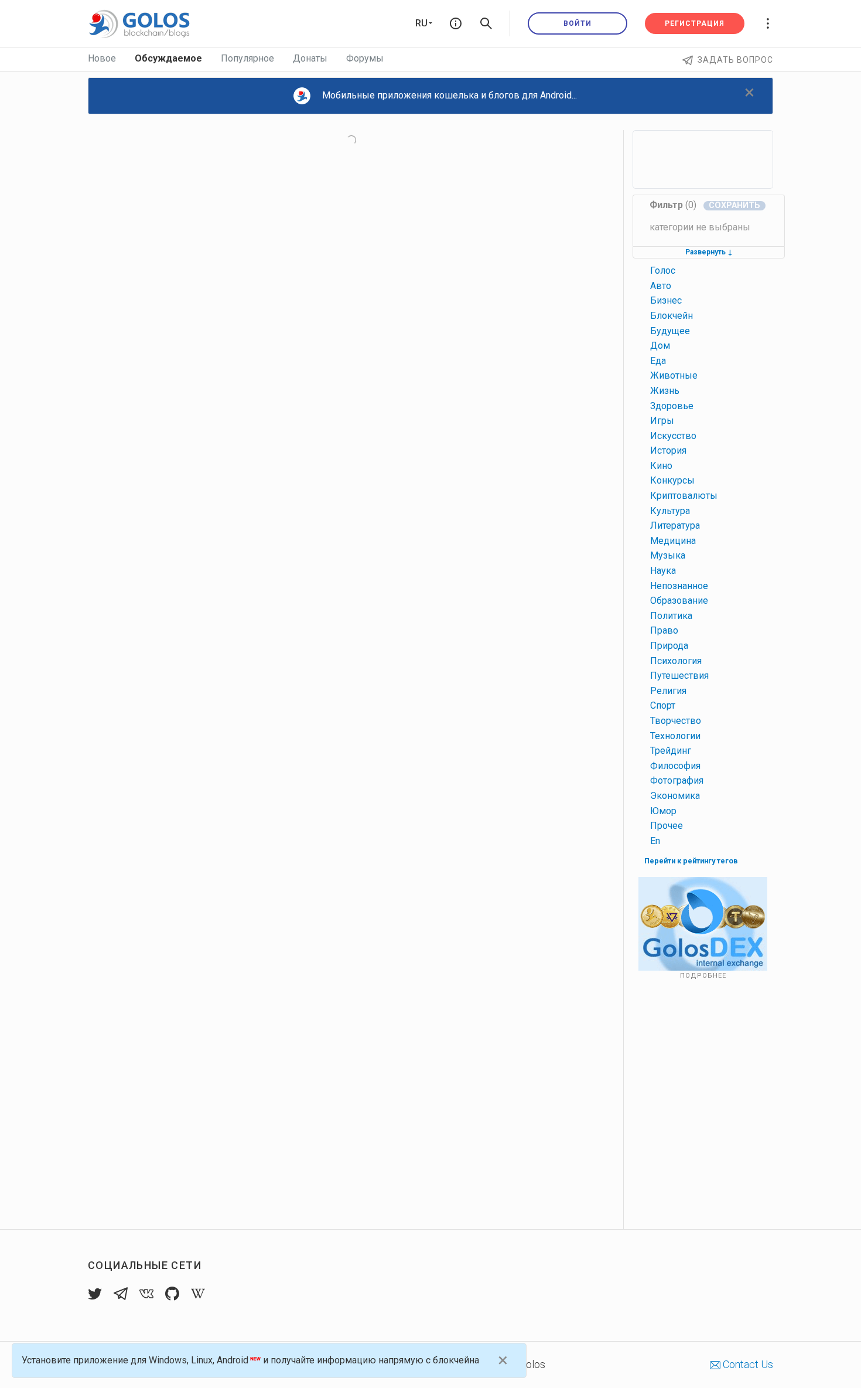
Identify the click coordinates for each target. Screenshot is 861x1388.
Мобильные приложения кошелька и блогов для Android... (449, 95)
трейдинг (670, 750)
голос (662, 270)
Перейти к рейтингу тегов (691, 860)
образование (679, 600)
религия (668, 690)
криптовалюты (684, 495)
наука (663, 570)
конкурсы (672, 480)
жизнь (664, 390)
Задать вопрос (735, 59)
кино (661, 465)
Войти (577, 23)
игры (662, 420)
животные (674, 375)
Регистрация (695, 23)
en (655, 840)
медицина (673, 540)
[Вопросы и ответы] (456, 23)
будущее (670, 330)
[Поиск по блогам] (486, 23)
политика (671, 615)
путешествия (679, 675)
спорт (662, 705)
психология (676, 660)
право (664, 630)
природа (669, 645)
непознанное (679, 585)
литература (675, 525)
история (668, 450)
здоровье (671, 405)
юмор (663, 811)
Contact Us (746, 1364)
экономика (675, 795)
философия (675, 765)
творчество (675, 720)
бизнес (666, 300)
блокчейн (671, 315)
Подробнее (703, 975)
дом (660, 345)
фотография (676, 780)
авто (660, 285)
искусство (673, 435)
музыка (667, 555)
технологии (675, 735)
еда (658, 360)
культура (670, 510)
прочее (666, 825)
